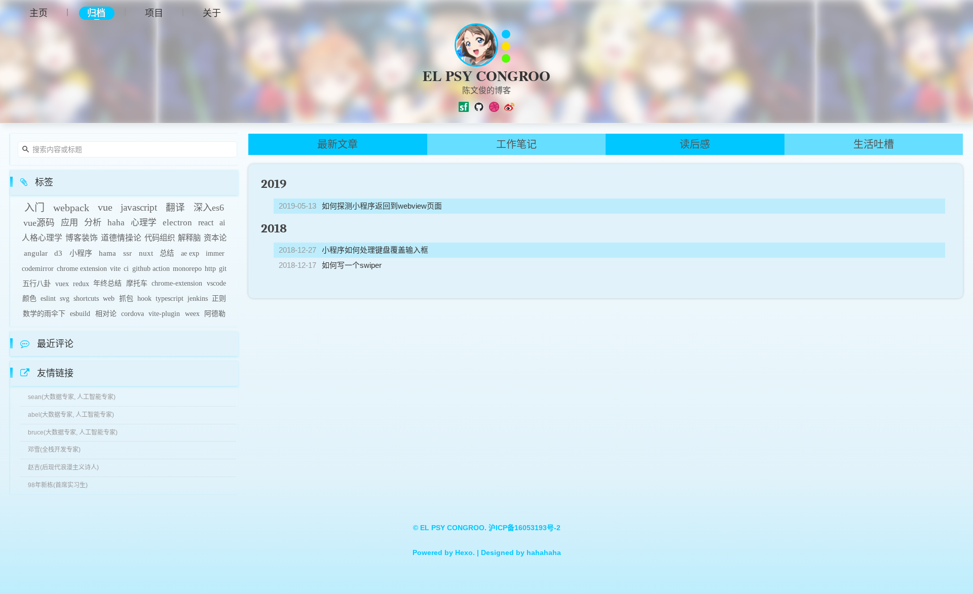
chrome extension (82, 268)
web (109, 298)
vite (115, 268)
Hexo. (464, 552)
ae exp (190, 253)
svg (64, 298)
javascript (139, 207)
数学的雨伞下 (44, 314)
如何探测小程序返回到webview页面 (382, 206)
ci (126, 268)
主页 (38, 12)
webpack (71, 207)
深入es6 (209, 208)
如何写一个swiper (352, 265)
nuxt (146, 253)
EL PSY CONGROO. (454, 528)
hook (144, 298)
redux (81, 284)
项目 (154, 12)
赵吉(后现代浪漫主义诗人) (63, 467)
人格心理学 (42, 237)
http (210, 268)
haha (116, 222)
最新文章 (337, 144)
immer (215, 253)
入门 (34, 207)
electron (177, 222)
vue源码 (39, 223)
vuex (62, 284)
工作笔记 (516, 144)
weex (192, 314)
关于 (212, 12)
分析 (92, 222)
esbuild (80, 314)
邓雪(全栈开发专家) (54, 449)
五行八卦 (36, 284)
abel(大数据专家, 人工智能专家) (71, 414)
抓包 (126, 298)
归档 (96, 13)
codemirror (38, 268)
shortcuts (86, 298)
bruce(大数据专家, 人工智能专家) (73, 432)
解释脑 (189, 237)
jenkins (198, 298)
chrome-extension (177, 283)
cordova (132, 314)
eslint (48, 298)
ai (222, 222)
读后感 (695, 144)
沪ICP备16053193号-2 (524, 528)
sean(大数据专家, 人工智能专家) (72, 397)
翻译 (175, 207)
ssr (127, 253)
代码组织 (159, 237)
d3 (58, 253)
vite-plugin (164, 314)
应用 (69, 222)
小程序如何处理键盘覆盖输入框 (375, 250)
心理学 (144, 222)
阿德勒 (215, 314)
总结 (167, 253)
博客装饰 (81, 237)
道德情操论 (121, 237)
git (223, 268)
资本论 (215, 237)
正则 (219, 298)
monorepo (187, 268)
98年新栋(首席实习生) (58, 485)
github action (151, 268)
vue (105, 207)
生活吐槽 (873, 144)
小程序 (80, 253)
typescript (169, 298)
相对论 (106, 314)
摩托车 (136, 283)
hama (107, 253)
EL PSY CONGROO (486, 75)
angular (36, 253)
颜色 (29, 298)
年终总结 (107, 283)
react (205, 222)
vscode (216, 283)
